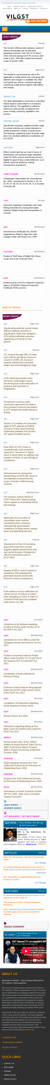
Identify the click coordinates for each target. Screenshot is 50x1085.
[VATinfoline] (25, 17)
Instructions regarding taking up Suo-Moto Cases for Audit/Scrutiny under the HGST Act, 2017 (22, 729)
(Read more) (31, 844)
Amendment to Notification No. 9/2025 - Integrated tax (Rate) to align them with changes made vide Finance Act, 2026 (20, 234)
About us (17, 8)
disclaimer (8, 1067)
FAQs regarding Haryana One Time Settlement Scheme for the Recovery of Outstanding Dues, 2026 (22, 765)
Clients (25, 8)
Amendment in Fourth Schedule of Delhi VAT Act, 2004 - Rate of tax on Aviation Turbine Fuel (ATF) (23, 794)
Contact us (43, 8)
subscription (7, 8)
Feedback (33, 8)
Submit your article (35, 6)
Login (9, 6)
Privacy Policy (10, 1079)
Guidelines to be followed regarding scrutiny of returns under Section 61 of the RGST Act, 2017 (21, 627)
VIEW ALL (42, 844)
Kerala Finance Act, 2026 (16, 716)
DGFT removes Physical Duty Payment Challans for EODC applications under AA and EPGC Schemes (23, 911)
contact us (9, 1063)
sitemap (7, 1071)
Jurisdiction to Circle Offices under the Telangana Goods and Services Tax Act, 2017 (22, 642)
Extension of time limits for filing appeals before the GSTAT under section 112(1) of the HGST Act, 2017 (23, 690)
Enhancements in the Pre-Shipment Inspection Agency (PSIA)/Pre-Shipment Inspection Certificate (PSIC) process (23, 285)
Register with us (19, 6)
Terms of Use (10, 1075)
